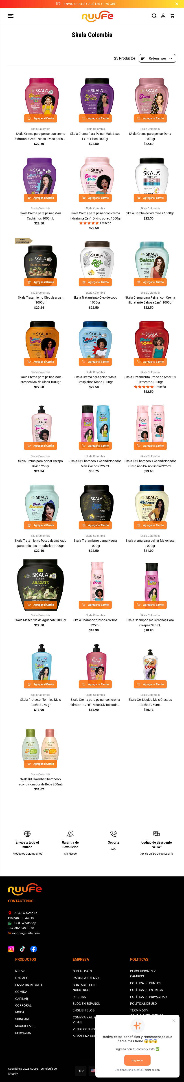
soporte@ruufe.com (25, 933)
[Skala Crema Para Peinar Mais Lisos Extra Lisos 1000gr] (95, 99)
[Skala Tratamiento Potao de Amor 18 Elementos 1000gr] (150, 342)
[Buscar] (154, 16)
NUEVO (20, 971)
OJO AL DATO (82, 971)
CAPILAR (21, 998)
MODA (19, 1012)
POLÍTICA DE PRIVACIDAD (148, 997)
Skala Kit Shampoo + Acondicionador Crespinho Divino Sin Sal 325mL (150, 463)
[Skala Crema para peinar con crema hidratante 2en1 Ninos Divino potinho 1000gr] (40, 99)
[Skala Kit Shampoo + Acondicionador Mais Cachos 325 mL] (95, 426)
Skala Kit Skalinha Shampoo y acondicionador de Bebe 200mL (41, 781)
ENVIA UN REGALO (28, 985)
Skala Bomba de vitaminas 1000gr (150, 213)
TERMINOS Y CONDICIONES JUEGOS (146, 1013)
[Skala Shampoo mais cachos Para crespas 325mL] (150, 585)
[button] (10, 16)
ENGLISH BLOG (84, 1010)
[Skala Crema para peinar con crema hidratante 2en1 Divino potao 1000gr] (95, 178)
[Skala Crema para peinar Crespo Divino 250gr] (40, 426)
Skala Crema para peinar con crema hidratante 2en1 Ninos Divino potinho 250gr (95, 702)
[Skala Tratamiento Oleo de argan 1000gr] (40, 262)
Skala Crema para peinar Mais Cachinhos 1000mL (40, 215)
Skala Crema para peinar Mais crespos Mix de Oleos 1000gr (40, 379)
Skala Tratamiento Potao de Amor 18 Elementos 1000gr (150, 379)
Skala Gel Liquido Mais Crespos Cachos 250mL (150, 702)
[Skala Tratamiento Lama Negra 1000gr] (95, 506)
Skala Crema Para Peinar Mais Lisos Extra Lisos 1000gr (95, 136)
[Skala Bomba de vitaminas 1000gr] (150, 178)
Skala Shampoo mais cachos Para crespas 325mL (150, 622)
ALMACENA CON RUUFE (90, 1036)
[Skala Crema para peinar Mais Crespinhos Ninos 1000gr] (95, 342)
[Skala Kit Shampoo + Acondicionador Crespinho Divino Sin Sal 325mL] (150, 426)
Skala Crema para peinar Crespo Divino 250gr (40, 463)
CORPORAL (23, 1005)
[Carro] (172, 16)
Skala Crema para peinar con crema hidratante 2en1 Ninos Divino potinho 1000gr (40, 136)
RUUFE (34, 1068)
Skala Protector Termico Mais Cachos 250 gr (40, 702)
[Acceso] (163, 16)
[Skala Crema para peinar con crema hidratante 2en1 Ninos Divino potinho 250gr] (95, 665)
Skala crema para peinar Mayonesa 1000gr (150, 543)
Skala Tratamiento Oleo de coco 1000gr (95, 300)
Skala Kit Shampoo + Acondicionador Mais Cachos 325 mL (95, 463)
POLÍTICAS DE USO (143, 1003)
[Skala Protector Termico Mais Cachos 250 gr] (40, 665)
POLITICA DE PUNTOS (145, 983)
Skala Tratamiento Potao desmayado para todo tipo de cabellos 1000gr (40, 543)
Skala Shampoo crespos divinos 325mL (95, 622)
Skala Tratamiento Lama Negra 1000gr (95, 543)
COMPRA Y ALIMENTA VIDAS (88, 1019)
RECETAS (79, 997)
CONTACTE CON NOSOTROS (84, 987)
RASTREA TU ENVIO (87, 978)
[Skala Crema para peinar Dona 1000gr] (150, 99)
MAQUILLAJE (24, 1026)
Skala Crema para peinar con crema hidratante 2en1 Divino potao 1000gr (95, 215)
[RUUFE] (90, 16)
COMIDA (21, 991)
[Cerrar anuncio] (177, 4)
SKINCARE (22, 1019)
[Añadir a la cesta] (40, 118)
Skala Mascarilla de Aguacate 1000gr (40, 620)
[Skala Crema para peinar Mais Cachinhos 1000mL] (40, 178)
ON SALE (21, 978)
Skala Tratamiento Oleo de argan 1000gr (40, 300)
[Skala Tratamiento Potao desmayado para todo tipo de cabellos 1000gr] (40, 506)
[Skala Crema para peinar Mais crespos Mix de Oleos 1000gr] (40, 342)
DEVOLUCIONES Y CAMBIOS (143, 973)
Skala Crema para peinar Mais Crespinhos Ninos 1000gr (95, 379)
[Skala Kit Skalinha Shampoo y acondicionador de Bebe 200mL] (40, 744)
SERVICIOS (23, 1033)
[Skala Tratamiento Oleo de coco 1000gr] (95, 262)
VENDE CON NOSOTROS (90, 1029)
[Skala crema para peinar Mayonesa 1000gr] (150, 506)
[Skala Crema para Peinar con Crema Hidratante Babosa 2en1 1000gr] (150, 262)
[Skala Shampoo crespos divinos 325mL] (95, 585)
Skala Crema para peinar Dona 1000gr (150, 136)
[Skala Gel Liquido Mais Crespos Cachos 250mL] (150, 665)
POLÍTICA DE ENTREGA (146, 990)
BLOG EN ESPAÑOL (86, 1003)
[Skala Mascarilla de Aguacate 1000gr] (40, 585)
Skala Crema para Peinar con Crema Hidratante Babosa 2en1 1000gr (150, 300)
